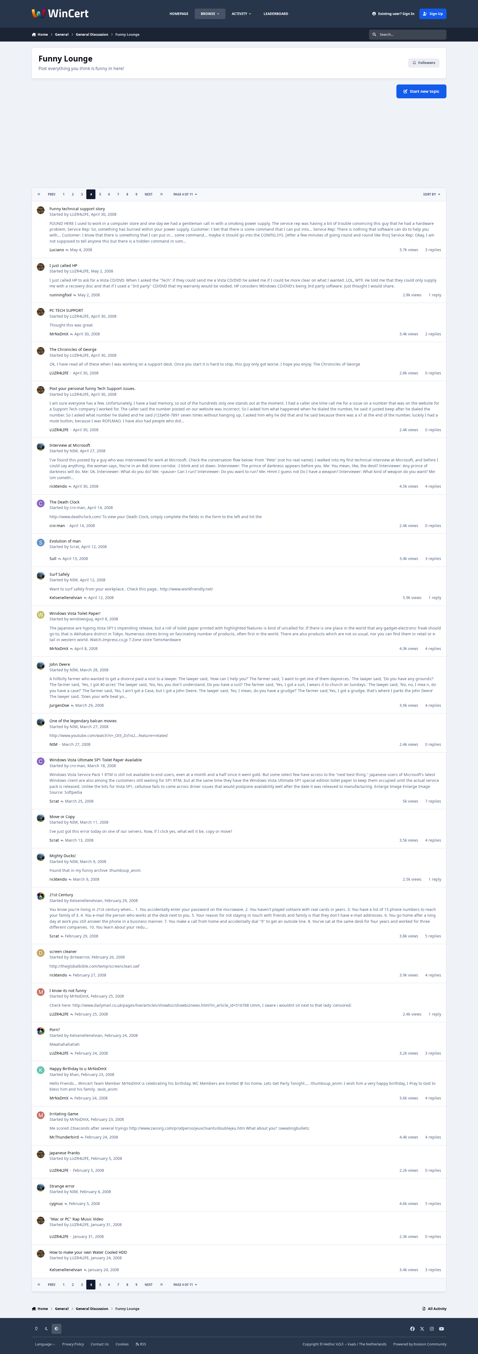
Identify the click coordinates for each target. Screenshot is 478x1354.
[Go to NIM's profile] (41, 447)
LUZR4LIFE (79, 214)
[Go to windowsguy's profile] (41, 615)
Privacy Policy (73, 1344)
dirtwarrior (79, 957)
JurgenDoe (59, 705)
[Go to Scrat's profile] (41, 542)
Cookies (122, 1344)
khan (74, 1074)
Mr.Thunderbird (64, 1137)
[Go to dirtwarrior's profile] (41, 953)
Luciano (57, 249)
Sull (53, 558)
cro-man (77, 507)
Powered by (419, 1344)
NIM (74, 450)
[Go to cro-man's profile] (41, 503)
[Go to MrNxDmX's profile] (41, 992)
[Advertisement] (239, 143)
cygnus (56, 1203)
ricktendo (58, 486)
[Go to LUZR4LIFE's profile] (41, 210)
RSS (142, 1344)
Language (44, 1344)
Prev (51, 194)
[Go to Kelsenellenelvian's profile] (41, 896)
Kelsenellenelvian (66, 597)
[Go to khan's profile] (41, 1070)
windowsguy (81, 618)
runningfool (61, 294)
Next (148, 194)
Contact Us (100, 1344)
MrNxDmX (59, 333)
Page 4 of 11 (183, 194)
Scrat (74, 546)
